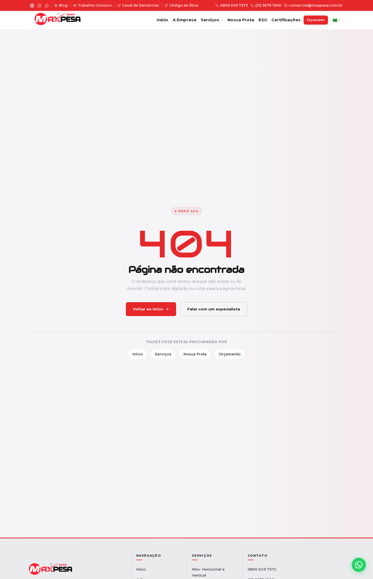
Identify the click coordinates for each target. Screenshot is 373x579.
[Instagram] (39, 5)
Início (162, 19)
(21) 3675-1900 (268, 5)
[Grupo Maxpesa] (56, 20)
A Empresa (184, 19)
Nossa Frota (240, 19)
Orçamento (316, 20)
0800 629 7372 (234, 5)
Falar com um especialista (213, 309)
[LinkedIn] (32, 5)
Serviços (210, 19)
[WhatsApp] (47, 5)
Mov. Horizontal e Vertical (208, 572)
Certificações (285, 19)
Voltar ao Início (148, 309)
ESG (263, 19)
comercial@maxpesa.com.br (316, 5)
